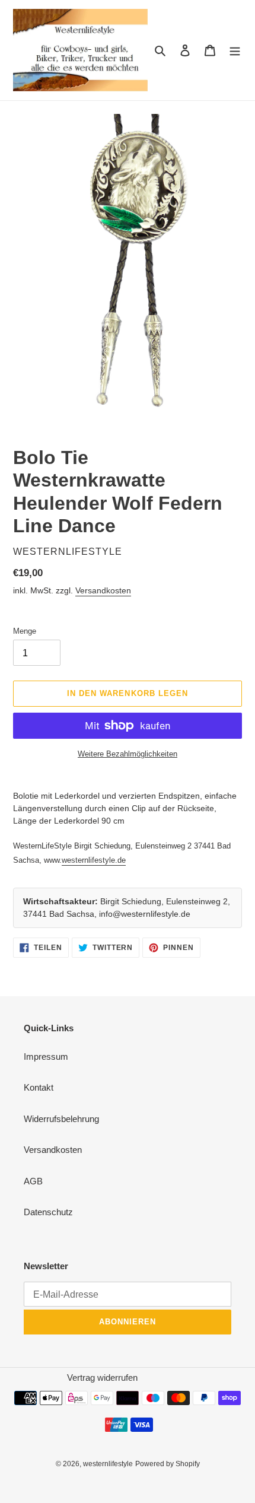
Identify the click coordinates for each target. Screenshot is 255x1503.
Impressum (46, 1056)
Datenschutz (48, 1212)
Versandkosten (103, 590)
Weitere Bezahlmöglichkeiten (127, 753)
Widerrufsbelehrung (61, 1119)
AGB (33, 1181)
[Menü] (234, 50)
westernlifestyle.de (94, 860)
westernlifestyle (108, 1464)
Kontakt (38, 1087)
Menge (24, 631)
